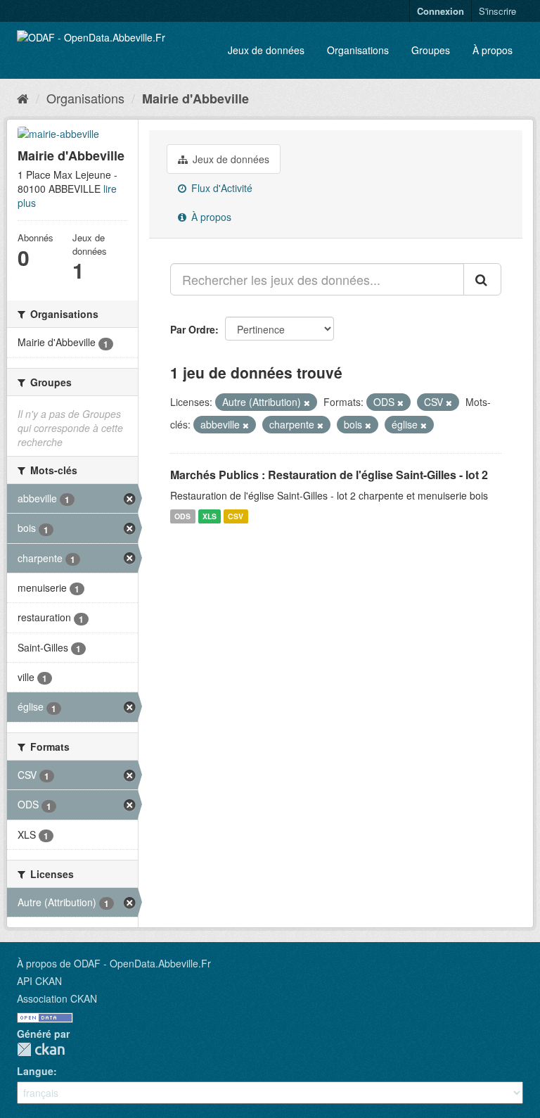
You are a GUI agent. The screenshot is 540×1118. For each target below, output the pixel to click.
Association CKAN (57, 998)
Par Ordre (192, 329)
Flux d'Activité (220, 188)
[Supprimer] (307, 402)
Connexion (440, 11)
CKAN (41, 1049)
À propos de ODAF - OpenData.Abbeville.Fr (114, 963)
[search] (482, 279)
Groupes (430, 50)
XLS (209, 516)
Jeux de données (266, 50)
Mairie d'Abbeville (195, 98)
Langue (35, 1071)
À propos (492, 50)
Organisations (358, 50)
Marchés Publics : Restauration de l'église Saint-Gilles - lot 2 (329, 474)
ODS (182, 516)
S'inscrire (497, 11)
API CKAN (39, 981)
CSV (235, 516)
